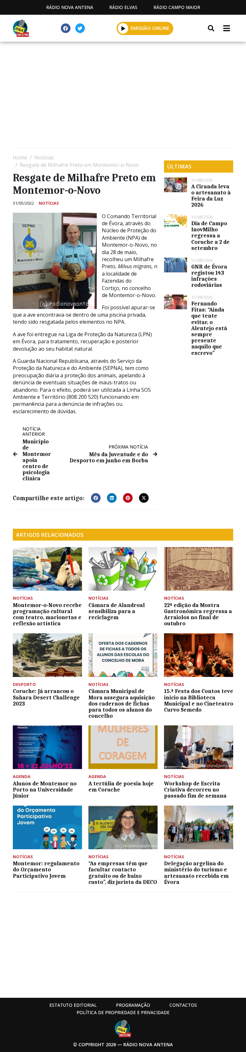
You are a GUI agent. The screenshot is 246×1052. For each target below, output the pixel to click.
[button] (123, 28)
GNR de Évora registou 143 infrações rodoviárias (209, 275)
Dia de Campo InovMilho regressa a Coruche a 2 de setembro (210, 235)
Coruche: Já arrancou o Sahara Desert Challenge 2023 (46, 697)
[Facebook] (65, 28)
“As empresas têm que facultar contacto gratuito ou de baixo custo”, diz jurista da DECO (122, 872)
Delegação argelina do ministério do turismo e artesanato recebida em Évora (196, 872)
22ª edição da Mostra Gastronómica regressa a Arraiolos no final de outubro (198, 614)
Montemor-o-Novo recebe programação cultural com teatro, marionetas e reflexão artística (47, 614)
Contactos (183, 1005)
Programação (133, 1005)
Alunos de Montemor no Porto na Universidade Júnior (45, 789)
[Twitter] (80, 28)
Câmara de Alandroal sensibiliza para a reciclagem (116, 611)
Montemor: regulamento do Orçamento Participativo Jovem (46, 869)
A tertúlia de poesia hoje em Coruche (121, 786)
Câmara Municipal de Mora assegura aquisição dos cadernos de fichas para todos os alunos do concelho (121, 703)
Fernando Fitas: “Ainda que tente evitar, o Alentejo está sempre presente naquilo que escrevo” (209, 328)
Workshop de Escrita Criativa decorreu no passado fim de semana (195, 789)
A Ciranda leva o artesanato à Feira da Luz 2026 (211, 195)
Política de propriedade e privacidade (123, 1012)
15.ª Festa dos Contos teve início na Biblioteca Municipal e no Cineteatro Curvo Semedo (198, 700)
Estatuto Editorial (73, 1005)
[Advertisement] (123, 96)
